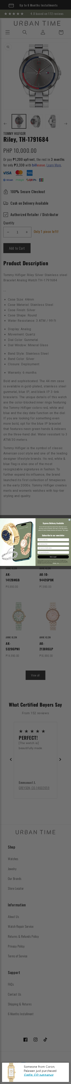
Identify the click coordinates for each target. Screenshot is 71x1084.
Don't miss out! (53, 557)
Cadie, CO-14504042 (38, 1074)
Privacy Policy (54, 563)
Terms (58, 563)
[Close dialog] (69, 520)
